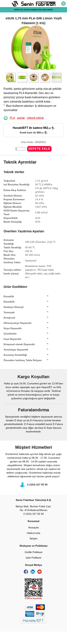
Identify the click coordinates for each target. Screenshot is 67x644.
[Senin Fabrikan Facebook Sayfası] (27, 572)
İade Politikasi (33, 557)
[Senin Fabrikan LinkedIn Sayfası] (34, 572)
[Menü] (63, 3)
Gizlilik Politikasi (33, 552)
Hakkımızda (33, 533)
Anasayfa (33, 527)
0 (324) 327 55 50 (37, 484)
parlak (21, 117)
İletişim (34, 538)
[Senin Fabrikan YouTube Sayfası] (40, 572)
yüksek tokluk (35, 117)
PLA (12, 117)
